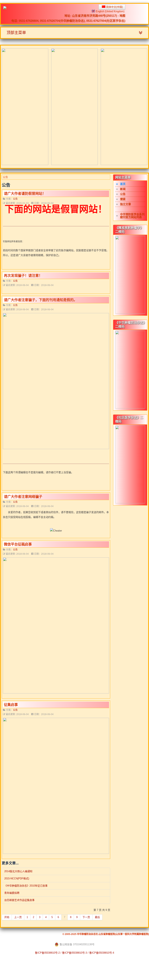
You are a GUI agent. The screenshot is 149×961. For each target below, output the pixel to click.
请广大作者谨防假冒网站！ (25, 194)
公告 (15, 199)
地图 (122, 15)
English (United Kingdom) (109, 11)
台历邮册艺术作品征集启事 (19, 900)
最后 (97, 917)
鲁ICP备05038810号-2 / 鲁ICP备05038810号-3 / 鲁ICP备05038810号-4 (74, 952)
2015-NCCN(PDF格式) (16, 878)
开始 (6, 917)
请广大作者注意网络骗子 (23, 497)
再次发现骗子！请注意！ (23, 276)
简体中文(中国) (114, 6)
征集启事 (11, 705)
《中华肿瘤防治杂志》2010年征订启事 (26, 885)
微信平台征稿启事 (18, 544)
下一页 (86, 917)
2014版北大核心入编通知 (18, 871)
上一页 (18, 917)
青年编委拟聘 (11, 892)
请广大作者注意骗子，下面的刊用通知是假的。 (40, 300)
